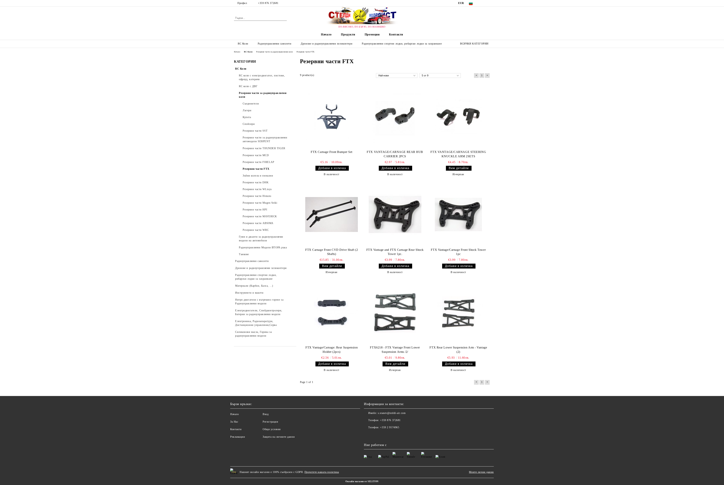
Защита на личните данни (279, 436)
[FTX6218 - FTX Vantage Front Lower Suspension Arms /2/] (395, 312)
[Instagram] (488, 3)
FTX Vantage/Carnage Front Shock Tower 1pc (458, 252)
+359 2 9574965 (389, 427)
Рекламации (237, 436)
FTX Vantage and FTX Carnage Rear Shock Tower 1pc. (395, 252)
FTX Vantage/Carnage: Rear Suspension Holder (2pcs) (331, 349)
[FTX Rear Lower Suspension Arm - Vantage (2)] (458, 312)
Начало (326, 34)
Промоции (372, 34)
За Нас (234, 421)
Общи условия (272, 429)
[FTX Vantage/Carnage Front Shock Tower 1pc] (458, 214)
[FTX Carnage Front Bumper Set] (331, 116)
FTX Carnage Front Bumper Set (331, 151)
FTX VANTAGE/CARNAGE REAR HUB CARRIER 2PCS (395, 154)
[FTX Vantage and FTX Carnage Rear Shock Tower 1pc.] (395, 214)
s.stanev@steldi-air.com (392, 413)
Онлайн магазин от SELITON (362, 481)
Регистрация (270, 421)
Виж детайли (459, 168)
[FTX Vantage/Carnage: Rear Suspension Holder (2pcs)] (331, 312)
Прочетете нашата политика (321, 472)
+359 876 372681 (268, 3)
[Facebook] (482, 3)
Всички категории (474, 43)
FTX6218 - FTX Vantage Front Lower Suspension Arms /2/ (395, 349)
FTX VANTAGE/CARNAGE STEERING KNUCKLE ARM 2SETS (458, 154)
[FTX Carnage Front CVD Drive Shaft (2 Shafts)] (331, 214)
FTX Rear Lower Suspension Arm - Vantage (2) (458, 349)
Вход (265, 414)
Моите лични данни (481, 472)
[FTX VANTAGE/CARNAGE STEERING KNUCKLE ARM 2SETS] (458, 116)
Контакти (396, 34)
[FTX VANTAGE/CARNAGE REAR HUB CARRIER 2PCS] (395, 116)
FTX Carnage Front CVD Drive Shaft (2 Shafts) (331, 252)
